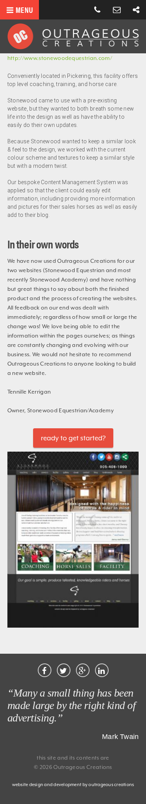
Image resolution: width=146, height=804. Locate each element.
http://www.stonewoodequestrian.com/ (59, 58)
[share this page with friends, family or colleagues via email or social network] (136, 10)
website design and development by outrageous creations (73, 784)
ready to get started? (73, 438)
